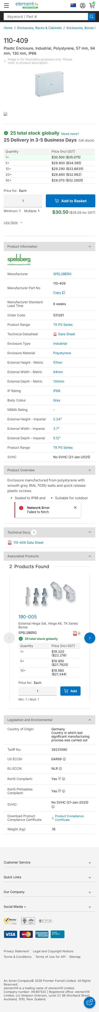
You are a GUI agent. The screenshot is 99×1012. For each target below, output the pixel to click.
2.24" (57, 419)
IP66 (56, 391)
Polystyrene (62, 353)
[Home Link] (35, 5)
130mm (58, 381)
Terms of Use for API (50, 957)
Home (8, 28)
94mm (58, 372)
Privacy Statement (16, 951)
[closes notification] (75, 507)
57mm (57, 362)
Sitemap (75, 957)
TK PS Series (63, 324)
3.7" (56, 428)
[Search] (91, 16)
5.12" (57, 438)
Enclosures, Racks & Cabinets (39, 28)
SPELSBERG (62, 274)
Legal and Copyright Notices (53, 951)
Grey (56, 400)
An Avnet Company (17, 980)
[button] (6, 5)
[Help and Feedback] (89, 1002)
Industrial (60, 343)
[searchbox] (46, 16)
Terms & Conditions (18, 957)
